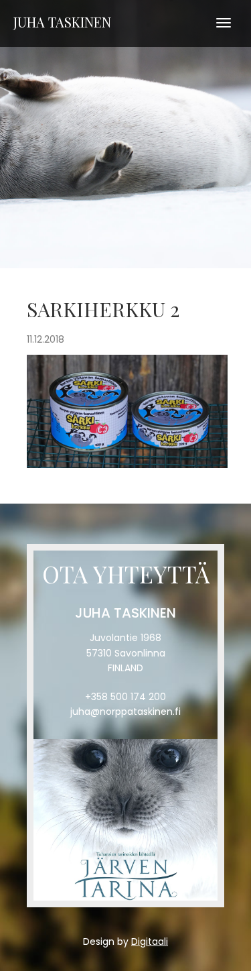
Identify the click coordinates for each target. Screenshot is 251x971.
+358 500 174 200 (125, 696)
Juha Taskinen (62, 22)
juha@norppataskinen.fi (125, 711)
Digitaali (149, 941)
